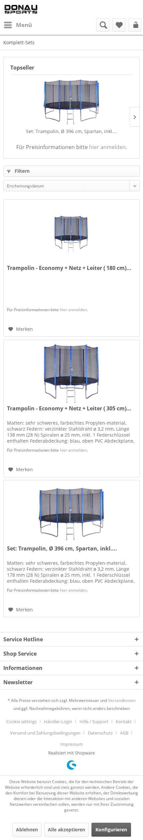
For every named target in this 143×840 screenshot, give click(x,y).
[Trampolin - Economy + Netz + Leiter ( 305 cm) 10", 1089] (71, 373)
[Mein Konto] (134, 25)
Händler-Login (58, 722)
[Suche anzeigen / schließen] (102, 25)
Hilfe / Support (93, 722)
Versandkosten (122, 700)
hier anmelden (107, 147)
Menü (24, 25)
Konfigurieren (111, 829)
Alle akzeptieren (66, 829)
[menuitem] (17, 25)
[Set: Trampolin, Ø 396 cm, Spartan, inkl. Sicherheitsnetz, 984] (71, 101)
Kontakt (124, 722)
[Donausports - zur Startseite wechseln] (21, 9)
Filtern (21, 171)
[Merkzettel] (118, 25)
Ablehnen (27, 829)
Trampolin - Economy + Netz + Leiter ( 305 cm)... (69, 408)
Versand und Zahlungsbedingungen (45, 733)
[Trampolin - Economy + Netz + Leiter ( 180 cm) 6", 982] (71, 233)
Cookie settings (21, 722)
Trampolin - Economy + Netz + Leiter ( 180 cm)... (69, 268)
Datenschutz (100, 733)
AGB (124, 733)
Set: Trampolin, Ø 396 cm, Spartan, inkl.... (71, 131)
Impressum (71, 744)
